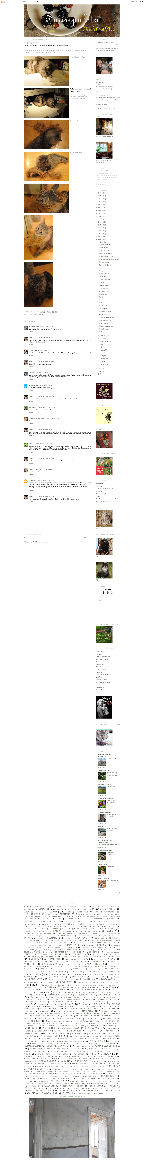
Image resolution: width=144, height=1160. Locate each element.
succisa (76, 1071)
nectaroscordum (67, 1021)
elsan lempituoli (39, 314)
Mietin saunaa (103, 306)
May (101, 353)
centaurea (108, 931)
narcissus (34, 1021)
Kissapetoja (103, 294)
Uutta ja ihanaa (104, 274)
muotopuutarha (104, 1016)
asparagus (99, 919)
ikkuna (92, 982)
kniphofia (87, 992)
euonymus (99, 957)
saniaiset (66, 1061)
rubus (43, 1056)
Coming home (103, 297)
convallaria (114, 938)
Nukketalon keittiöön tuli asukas (109, 259)
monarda (68, 1016)
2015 (100, 225)
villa (65, 1088)
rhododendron (82, 1051)
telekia (66, 1076)
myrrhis (106, 1019)
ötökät (96, 1026)
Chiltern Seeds (100, 654)
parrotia (28, 1031)
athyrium (57, 921)
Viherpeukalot (100, 690)
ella (30, 372)
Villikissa (32, 385)
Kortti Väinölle (111, 786)
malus (46, 1011)
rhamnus (42, 1051)
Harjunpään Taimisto (102, 659)
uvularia (104, 1081)
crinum (48, 942)
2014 (100, 228)
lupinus (85, 1006)
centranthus (30, 933)
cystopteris (57, 945)
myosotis (93, 1019)
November (103, 335)
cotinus (90, 940)
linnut (69, 1004)
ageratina (59, 909)
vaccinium (116, 1081)
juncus (75, 985)
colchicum (81, 938)
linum (83, 1004)
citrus (27, 938)
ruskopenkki (75, 1056)
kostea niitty (85, 995)
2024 (100, 199)
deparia (85, 947)
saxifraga (39, 1063)
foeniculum (47, 961)
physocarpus (76, 1036)
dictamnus (59, 949)
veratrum (32, 1086)
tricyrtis (83, 1078)
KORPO (108, 591)
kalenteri (49, 987)
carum (79, 931)
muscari (29, 1019)
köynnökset (36, 997)
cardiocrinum (42, 931)
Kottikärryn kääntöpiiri (106, 850)
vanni (78, 1084)
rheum (54, 1051)
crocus (77, 943)
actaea (82, 907)
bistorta (57, 924)
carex (56, 931)
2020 (100, 210)
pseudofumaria (38, 1043)
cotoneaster (105, 940)
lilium (27, 1004)
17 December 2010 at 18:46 (43, 469)
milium (117, 1013)
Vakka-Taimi (100, 687)
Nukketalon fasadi (105, 320)
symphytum (80, 1074)
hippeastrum (59, 977)
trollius (28, 1081)
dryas (48, 952)
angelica (97, 914)
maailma (56, 1009)
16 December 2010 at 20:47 (45, 385)
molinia (51, 1016)
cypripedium (29, 945)
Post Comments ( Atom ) (41, 542)
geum (61, 966)
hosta (104, 977)
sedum (112, 1063)
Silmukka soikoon (104, 812)
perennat (31, 1033)
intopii (31, 444)
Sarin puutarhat (103, 770)
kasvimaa (29, 990)
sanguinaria (29, 1061)
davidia (43, 947)
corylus (77, 940)
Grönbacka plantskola (103, 657)
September (103, 341)
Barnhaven (99, 652)
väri (88, 1084)
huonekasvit (35, 979)
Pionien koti (99, 672)
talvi (111, 1074)
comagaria (100, 938)
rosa (108, 1054)
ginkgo (85, 966)
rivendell (64, 1054)
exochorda (71, 959)
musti (44, 1018)
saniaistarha (83, 1061)
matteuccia (105, 1011)
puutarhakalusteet (33, 1046)
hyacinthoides (67, 979)
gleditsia (29, 969)
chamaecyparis (33, 936)
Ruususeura (99, 486)
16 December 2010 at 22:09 (54, 418)
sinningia (98, 1066)
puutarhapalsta (83, 1046)
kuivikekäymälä (71, 997)
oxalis (111, 1026)
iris (27, 985)
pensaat (93, 1031)
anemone (65, 914)
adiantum (96, 906)
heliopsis (111, 972)
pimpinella (50, 1038)
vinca (31, 1090)
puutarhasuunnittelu (107, 1046)
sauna (27, 1063)
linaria (56, 1004)
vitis (61, 1090)
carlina (68, 931)
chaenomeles (98, 933)
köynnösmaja (53, 997)
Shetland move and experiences (104, 755)
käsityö (110, 987)
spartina (40, 1071)
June (101, 350)
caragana (28, 931)
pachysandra (65, 1028)
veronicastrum (96, 1086)
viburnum (114, 1086)
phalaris (112, 1034)
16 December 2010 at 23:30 (43, 444)
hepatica (79, 974)
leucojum (73, 1002)
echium (107, 952)
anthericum (41, 916)
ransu (49, 314)
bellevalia (71, 921)
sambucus (110, 1059)
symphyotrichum (58, 1074)
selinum (28, 1066)
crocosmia (61, 943)
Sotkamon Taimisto (102, 679)
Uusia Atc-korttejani (112, 880)
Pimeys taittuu (104, 262)
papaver (96, 1028)
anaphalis (50, 914)
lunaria (49, 1006)
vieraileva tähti (38, 1088)
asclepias (85, 919)
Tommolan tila (100, 685)
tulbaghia (42, 1081)
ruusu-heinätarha (106, 1056)
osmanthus (66, 1025)
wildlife (116, 1091)
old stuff (64, 1023)
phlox (60, 1036)
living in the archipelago (105, 1004)
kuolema (87, 997)
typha (94, 1081)
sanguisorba (47, 1061)
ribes (27, 1054)
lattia (114, 999)
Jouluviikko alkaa (104, 279)
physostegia (93, 1036)
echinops (93, 952)
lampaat (55, 999)
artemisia (46, 919)
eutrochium (54, 959)
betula (45, 924)
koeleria (100, 992)
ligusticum (113, 1002)
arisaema (91, 916)
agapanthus (29, 909)
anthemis (27, 916)
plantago (64, 1038)
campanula (110, 929)
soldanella (99, 1069)
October (102, 338)
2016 (100, 222)
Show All (118, 892)
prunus (116, 1041)
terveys (91, 1076)
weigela (105, 1090)
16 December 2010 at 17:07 (44, 326)
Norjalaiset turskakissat (103, 501)
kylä (99, 997)
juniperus (88, 985)
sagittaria (73, 1058)
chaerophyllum (114, 933)
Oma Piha (99, 491)
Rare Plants (99, 677)
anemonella (83, 914)
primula (96, 1041)
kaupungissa (58, 990)
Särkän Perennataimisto (103, 674)
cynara (113, 942)
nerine (97, 1021)
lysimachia (29, 1009)
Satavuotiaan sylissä (105, 784)
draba (39, 952)
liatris (88, 1002)
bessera (116, 921)
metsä (74, 1013)
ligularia (99, 1002)
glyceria (45, 969)
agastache (44, 909)
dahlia (89, 945)
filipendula (29, 961)
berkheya (106, 921)
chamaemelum (48, 936)
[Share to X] (50, 312)
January (102, 364)
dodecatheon (104, 949)
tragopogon (68, 1078)
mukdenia (85, 1016)
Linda (31, 469)
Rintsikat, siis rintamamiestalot (106, 499)
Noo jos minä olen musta (107, 271)
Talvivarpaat (103, 308)
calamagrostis (108, 926)
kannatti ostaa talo (91, 987)
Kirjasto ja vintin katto (106, 326)
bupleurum (68, 926)
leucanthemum (56, 1002)
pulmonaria (57, 1044)
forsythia (64, 961)
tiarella (41, 1078)
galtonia (28, 966)
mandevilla (72, 1011)
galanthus (93, 964)
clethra (68, 938)
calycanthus (82, 928)
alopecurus (83, 912)
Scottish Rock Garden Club (104, 489)
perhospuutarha (57, 1034)
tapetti (44, 1076)
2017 (100, 219)
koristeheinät (32, 995)
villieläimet (113, 1088)
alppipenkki (110, 912)
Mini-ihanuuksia (104, 247)
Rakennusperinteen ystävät (104, 494)
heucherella (44, 977)
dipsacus (88, 950)
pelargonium (74, 1031)
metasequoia (60, 1013)
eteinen (66, 956)
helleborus (33, 974)
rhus (114, 1051)
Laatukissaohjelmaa (105, 253)
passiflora (42, 1031)
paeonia (79, 1028)
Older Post (87, 538)
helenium (78, 972)
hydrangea (107, 979)
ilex (103, 982)
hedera (63, 972)
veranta (116, 1083)
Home (58, 538)
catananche (92, 931)
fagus (85, 959)
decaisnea (55, 947)
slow (72, 1069)
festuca (100, 959)
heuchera (29, 977)
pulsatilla (77, 1044)
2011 (100, 236)
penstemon (111, 1031)
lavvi (41, 1002)
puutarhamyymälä (59, 1046)
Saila (31, 338)
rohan (94, 1054)
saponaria (100, 1061)
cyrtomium (43, 945)
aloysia (96, 912)
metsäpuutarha (90, 1013)
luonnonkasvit (66, 1006)
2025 (100, 196)
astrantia (43, 921)
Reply (31, 332)
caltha (68, 929)
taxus (56, 1076)
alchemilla (39, 912)
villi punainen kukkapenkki (87, 1088)
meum (108, 1013)
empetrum (47, 954)
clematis (52, 938)
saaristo (46, 1059)
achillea (41, 907)
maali (68, 1009)
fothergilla (81, 961)
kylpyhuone (112, 997)
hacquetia (78, 969)
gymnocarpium (62, 969)
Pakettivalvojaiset (105, 265)
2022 (100, 204)
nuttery (27, 1023)
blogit (72, 924)
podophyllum (93, 1038)
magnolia (81, 1009)
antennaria (112, 914)
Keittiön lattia (103, 332)
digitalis (72, 950)
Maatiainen (99, 484)
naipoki (117, 1019)
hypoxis (81, 982)
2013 (100, 231)
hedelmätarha (47, 972)
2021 (100, 207)
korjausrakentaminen (60, 995)
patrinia (58, 1031)
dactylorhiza (74, 945)
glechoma (113, 966)
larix (87, 999)
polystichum (48, 1041)
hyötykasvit (64, 982)
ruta (90, 1056)
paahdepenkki (31, 1028)
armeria (115, 916)
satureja (113, 1061)
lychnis (110, 1006)
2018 (100, 216)
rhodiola (66, 1051)
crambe (117, 940)
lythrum (44, 1009)
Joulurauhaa (103, 268)
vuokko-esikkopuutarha (81, 1091)
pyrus (50, 1049)
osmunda (80, 1026)
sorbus (27, 1071)
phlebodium (48, 1036)
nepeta (84, 1021)
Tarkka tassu (103, 285)
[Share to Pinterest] (55, 312)
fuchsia (48, 964)
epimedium (61, 954)
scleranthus (83, 1063)
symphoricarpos (35, 1074)
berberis (92, 921)
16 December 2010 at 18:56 (45, 361)
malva (59, 1011)
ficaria (112, 959)
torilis (55, 1078)
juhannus (60, 985)
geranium (45, 966)
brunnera (35, 926)
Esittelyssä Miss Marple (107, 256)
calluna (56, 929)
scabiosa (54, 1063)
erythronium (49, 957)
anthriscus (57, 916)
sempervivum (43, 1066)
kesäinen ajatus (95, 990)
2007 (100, 374)
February (103, 362)
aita (92, 909)
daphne (102, 945)
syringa (96, 1074)
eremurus (97, 954)
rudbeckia (57, 1056)
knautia (73, 992)
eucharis (77, 956)
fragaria (95, 961)
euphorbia (35, 959)
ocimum (37, 1023)
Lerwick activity (111, 758)
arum (60, 919)
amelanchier (31, 914)
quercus (61, 1049)
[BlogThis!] (48, 312)
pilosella (34, 1038)
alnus (70, 912)
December (103, 242)
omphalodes (97, 1023)
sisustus (59, 1069)
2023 (100, 202)
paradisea (112, 1028)
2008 (100, 371)
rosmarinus (29, 1056)
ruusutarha (30, 1059)
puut (110, 1044)
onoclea (113, 1023)
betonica (32, 924)
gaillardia (76, 964)
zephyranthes (85, 1093)
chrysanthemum (83, 936)
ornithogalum (47, 1026)
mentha (32, 1013)
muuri (80, 1019)
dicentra (45, 950)
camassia (95, 929)
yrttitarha (68, 1093)
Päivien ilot (102, 826)
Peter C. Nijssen (101, 669)
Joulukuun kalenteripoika (107, 317)
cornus (46, 940)
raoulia (114, 1049)
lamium (41, 999)
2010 (100, 239)
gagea (62, 964)
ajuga (102, 909)
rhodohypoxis (101, 1051)
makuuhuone (30, 1011)
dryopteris (61, 952)
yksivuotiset (50, 1093)
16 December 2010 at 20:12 (41, 372)
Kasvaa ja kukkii (104, 300)
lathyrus (101, 999)
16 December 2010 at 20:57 (45, 396)
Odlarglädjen (100, 667)
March (102, 359)
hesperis (112, 974)
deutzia (112, 947)
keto (113, 990)
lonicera (35, 1006)
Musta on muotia (104, 250)
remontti (28, 1051)
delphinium (69, 947)
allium (53, 911)
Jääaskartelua (103, 288)
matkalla (88, 1011)
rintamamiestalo (45, 1054)
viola (50, 1091)
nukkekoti (110, 1021)
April (101, 356)
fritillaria (30, 964)
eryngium (29, 957)
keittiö (76, 990)
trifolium (96, 1078)
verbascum (47, 1086)
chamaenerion (64, 936)
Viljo (54, 1088)
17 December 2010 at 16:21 (45, 458)
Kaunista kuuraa (104, 314)
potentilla (65, 1041)
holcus (94, 977)
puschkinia (95, 1044)
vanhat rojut (63, 1084)
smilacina (84, 1069)
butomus (81, 926)
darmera (116, 945)
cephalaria (46, 933)
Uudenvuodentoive (105, 245)
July (101, 347)
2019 (100, 213)
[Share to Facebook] (53, 312)
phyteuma (107, 1036)
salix (85, 1059)
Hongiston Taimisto (102, 662)
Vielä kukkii (110, 866)
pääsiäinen (48, 1028)
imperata (113, 982)
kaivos (112, 985)
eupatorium (114, 957)
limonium (42, 1004)
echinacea (78, 952)
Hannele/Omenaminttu (37, 418)
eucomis (87, 956)
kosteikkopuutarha (108, 995)
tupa (72, 1081)
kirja (26, 992)
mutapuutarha (65, 1019)
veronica (79, 1086)
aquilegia (74, 916)
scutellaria (98, 1063)
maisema (113, 1009)
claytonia (40, 938)
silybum (85, 1066)
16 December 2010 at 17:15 (45, 338)
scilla (66, 1063)
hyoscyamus (49, 982)
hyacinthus (87, 979)
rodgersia (79, 1054)
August (102, 344)
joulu (44, 985)
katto (43, 989)
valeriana (32, 1083)
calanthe (28, 928)
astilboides (29, 921)
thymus (28, 1078)
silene (73, 1066)
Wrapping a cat (104, 291)
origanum (29, 1026)
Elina (31, 350)
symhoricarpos (114, 1071)
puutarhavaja (36, 1049)
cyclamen (96, 943)
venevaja (103, 1084)
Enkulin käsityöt (103, 878)
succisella (87, 1071)
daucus (31, 947)
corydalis (61, 940)
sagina (62, 1058)
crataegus (33, 943)
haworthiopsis (30, 972)
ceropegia (83, 933)
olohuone (80, 1023)
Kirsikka (32, 326)
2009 (100, 368)
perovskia (77, 1034)
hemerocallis (59, 974)
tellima (77, 1076)
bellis (82, 921)
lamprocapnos (72, 999)
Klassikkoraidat (104, 329)
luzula (96, 1006)
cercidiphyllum (65, 933)
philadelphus (30, 1036)
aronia (33, 919)
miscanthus (35, 1016)
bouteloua (91, 924)
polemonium (109, 1038)
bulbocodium (53, 926)
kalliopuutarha (69, 987)
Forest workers (104, 323)
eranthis (79, 954)
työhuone (83, 1081)
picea (117, 1036)
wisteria (32, 1093)
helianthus (95, 972)
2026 (100, 193)
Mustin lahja (103, 282)
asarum (72, 919)
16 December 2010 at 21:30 (46, 407)
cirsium (112, 936)
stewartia (65, 1071)
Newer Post (27, 538)
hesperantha (97, 974)
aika (83, 909)
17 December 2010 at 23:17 (45, 496)
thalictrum (108, 1076)
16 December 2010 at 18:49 (42, 350)
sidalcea (59, 1066)
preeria (81, 1041)
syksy (99, 1071)
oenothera (49, 1023)
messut (45, 1013)
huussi (52, 979)
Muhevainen (100, 664)
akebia (112, 909)
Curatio (98, 496)
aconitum (57, 907)
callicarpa (41, 929)
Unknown (32, 480)
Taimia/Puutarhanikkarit (103, 682)
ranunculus (96, 1049)
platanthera (78, 1038)
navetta (51, 1021)
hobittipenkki (79, 977)
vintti (40, 1090)
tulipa (56, 1081)
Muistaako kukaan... (105, 311)
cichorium (98, 936)
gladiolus (99, 966)
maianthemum (97, 1009)
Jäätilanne (102, 277)
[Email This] (45, 312)
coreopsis (33, 940)
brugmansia (114, 924)
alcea (27, 912)
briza (102, 924)
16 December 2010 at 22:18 (45, 429)
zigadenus (99, 1093)
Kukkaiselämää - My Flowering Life (105, 841)
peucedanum (95, 1034)
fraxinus (111, 961)
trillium (111, 1078)
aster (112, 919)
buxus (92, 926)
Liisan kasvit (102, 864)
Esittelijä (102, 303)
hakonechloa (93, 969)
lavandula (29, 1002)
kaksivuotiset (31, 987)
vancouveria (46, 1083)
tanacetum (29, 1076)
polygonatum (30, 1041)
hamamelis (109, 969)
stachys (52, 1071)
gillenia (74, 966)
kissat (39, 992)
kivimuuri (58, 992)
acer (27, 907)
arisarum (104, 916)
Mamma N (32, 407)
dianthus (29, 950)
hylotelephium (31, 982)
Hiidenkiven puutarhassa (106, 798)
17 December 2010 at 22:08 (45, 480)
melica (117, 1011)
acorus (71, 906)
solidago (112, 1069)
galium (113, 964)
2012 (100, 234)
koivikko (111, 992)
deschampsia (98, 947)
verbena (64, 1086)
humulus (116, 977)
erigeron (112, 954)
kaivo (101, 985)
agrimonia (72, 909)
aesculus (110, 907)
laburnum (28, 999)
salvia (96, 1059)
